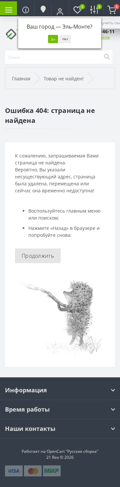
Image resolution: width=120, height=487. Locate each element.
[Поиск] (106, 57)
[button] (59, 11)
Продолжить (38, 255)
